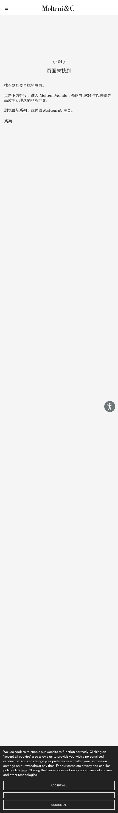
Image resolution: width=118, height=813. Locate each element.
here (24, 770)
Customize (59, 805)
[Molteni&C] (59, 8)
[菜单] (7, 8)
